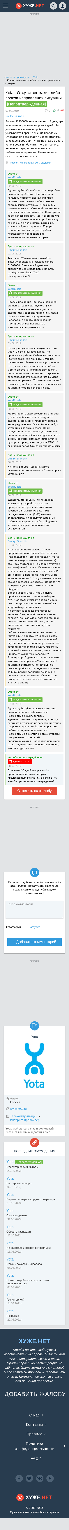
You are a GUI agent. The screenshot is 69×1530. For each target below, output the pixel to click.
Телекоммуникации (23, 1116)
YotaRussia (14, 177)
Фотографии (13, 927)
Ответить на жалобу (34, 791)
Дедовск (46, 162)
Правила (34, 1434)
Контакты (34, 1424)
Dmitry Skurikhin (17, 249)
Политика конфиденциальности (34, 1446)
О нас (34, 1415)
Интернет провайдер (25, 1120)
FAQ (34, 1458)
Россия (14, 162)
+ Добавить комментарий (34, 942)
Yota (10, 1162)
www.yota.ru (18, 1108)
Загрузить (35, 927)
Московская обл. (30, 162)
